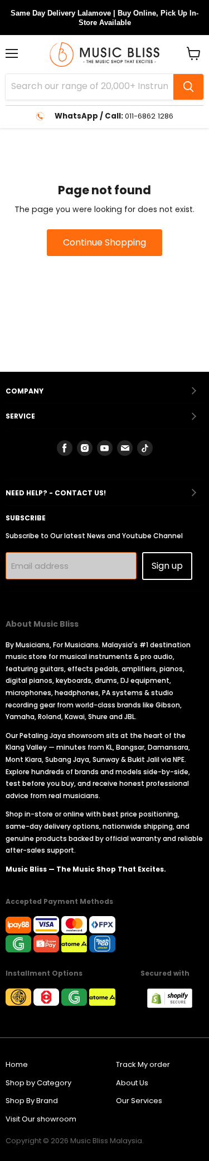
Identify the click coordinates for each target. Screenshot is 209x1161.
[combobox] (89, 87)
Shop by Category (38, 1083)
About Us (132, 1083)
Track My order (143, 1064)
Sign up (167, 565)
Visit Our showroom (41, 1119)
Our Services (139, 1100)
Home (17, 1064)
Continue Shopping (104, 242)
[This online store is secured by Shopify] (175, 1005)
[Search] (188, 87)
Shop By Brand (32, 1100)
